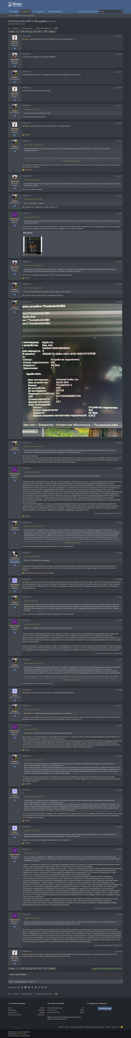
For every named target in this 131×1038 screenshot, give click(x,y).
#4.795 (119, 756)
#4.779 (120, 196)
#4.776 (120, 123)
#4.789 (119, 597)
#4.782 (120, 284)
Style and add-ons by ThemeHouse (19, 1032)
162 (39, 31)
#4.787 (120, 553)
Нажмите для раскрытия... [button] (72, 161)
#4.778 (120, 176)
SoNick (12, 24)
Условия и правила (76, 1027)
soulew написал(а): (30, 709)
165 (45, 31)
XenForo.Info (23, 1034)
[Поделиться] (115, 36)
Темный (16, 1027)
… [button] (19, 31)
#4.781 (120, 262)
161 (35, 31)
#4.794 (119, 725)
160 (31, 31)
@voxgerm (26, 39)
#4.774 (120, 88)
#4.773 (120, 72)
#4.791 (120, 659)
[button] (45, 11)
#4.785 (119, 468)
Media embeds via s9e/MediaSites (19, 1035)
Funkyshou (41, 1015)
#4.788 (119, 579)
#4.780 (119, 213)
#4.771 (120, 36)
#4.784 (119, 443)
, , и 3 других (39, 573)
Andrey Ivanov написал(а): (32, 145)
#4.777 (120, 141)
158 (23, 31)
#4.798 (119, 849)
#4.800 (119, 951)
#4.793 (119, 706)
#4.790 (119, 620)
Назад (12, 31)
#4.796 (119, 790)
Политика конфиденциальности (94, 1027)
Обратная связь (63, 1027)
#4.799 (119, 914)
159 (27, 31)
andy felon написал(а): (31, 109)
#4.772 (120, 54)
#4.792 (120, 690)
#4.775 (120, 105)
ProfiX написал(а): (30, 601)
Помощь (108, 1027)
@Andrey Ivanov (27, 954)
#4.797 (120, 827)
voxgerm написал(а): (30, 180)
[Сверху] (119, 1026)
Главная (114, 1027)
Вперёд (51, 31)
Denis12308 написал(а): (31, 199)
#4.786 (119, 522)
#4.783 (119, 302)
